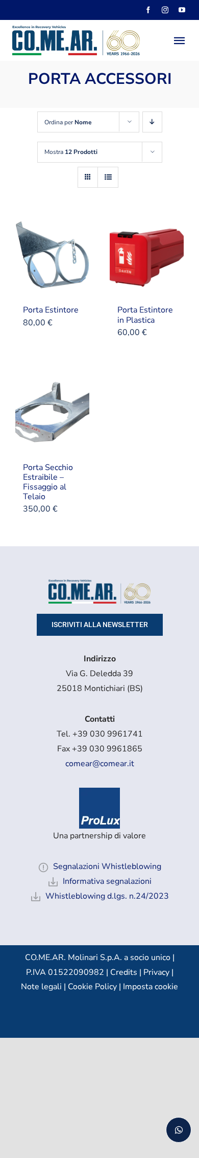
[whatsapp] (178, 1130)
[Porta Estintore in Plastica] (147, 256)
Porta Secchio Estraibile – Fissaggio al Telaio (48, 482)
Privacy (156, 972)
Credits (124, 972)
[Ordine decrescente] (152, 122)
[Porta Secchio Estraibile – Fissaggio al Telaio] (52, 414)
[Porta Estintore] (52, 256)
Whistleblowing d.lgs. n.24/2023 (107, 896)
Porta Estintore (51, 310)
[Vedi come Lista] (108, 177)
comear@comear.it (99, 763)
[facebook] (148, 10)
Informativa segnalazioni (107, 881)
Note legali (41, 986)
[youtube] (182, 10)
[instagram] (165, 10)
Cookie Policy (92, 986)
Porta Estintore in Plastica (145, 314)
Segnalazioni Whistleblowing (107, 866)
